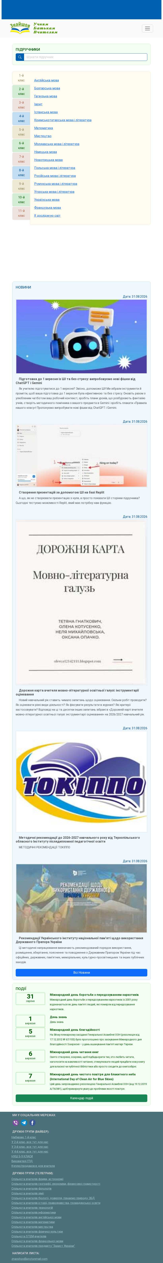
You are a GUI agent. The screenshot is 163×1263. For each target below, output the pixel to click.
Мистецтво (42, 136)
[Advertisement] (84, 9)
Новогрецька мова (48, 160)
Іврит (38, 104)
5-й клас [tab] (21, 132)
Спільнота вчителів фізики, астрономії (37, 1179)
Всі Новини (81, 972)
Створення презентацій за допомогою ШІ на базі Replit (61, 492)
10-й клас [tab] (21, 199)
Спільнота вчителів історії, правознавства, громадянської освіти (56, 1203)
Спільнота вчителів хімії (28, 1193)
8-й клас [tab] (21, 172)
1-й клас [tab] (21, 78)
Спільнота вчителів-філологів (31, 1188)
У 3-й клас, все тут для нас (30, 1147)
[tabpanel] (90, 148)
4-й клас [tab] (21, 118)
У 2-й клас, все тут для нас (30, 1142)
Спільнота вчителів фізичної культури (37, 1231)
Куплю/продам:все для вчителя (33, 1166)
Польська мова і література (54, 168)
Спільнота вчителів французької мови (37, 1241)
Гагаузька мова (45, 96)
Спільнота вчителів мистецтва (32, 1227)
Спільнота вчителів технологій (32, 1207)
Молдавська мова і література (56, 144)
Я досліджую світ (47, 215)
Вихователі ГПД (22, 1161)
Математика (43, 128)
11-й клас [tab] (21, 213)
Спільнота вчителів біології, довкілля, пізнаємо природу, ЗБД (53, 1198)
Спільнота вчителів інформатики (34, 1212)
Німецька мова (45, 152)
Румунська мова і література (55, 184)
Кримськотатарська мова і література (62, 120)
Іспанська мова (46, 112)
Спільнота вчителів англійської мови (36, 1217)
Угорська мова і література (54, 192)
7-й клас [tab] (21, 159)
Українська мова (46, 200)
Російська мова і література (55, 176)
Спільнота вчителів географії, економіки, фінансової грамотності (56, 1184)
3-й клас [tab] (21, 105)
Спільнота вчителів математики (33, 1222)
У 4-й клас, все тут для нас (30, 1151)
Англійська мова (46, 80)
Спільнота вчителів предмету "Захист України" (43, 1246)
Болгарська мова (47, 88)
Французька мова (47, 208)
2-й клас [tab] (21, 91)
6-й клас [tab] (21, 145)
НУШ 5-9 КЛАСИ (22, 1156)
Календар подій (81, 1098)
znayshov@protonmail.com (30, 1259)
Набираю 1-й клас (24, 1137)
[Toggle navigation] (147, 28)
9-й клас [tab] (21, 186)
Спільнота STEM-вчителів (29, 1236)
